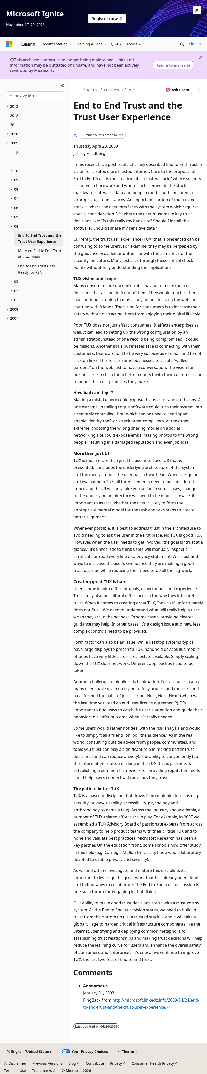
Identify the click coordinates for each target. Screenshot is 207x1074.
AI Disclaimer (15, 1063)
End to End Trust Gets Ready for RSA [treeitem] (36, 269)
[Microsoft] (9, 44)
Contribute (95, 1063)
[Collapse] (62, 85)
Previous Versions (47, 1063)
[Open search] (182, 44)
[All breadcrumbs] (77, 90)
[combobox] (34, 95)
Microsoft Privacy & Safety (109, 89)
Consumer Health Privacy (153, 1063)
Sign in (195, 43)
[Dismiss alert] (197, 10)
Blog (72, 1063)
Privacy (116, 1063)
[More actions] (198, 90)
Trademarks (42, 1070)
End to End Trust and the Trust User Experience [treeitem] (39, 238)
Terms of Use (15, 1070)
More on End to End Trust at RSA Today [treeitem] (39, 253)
